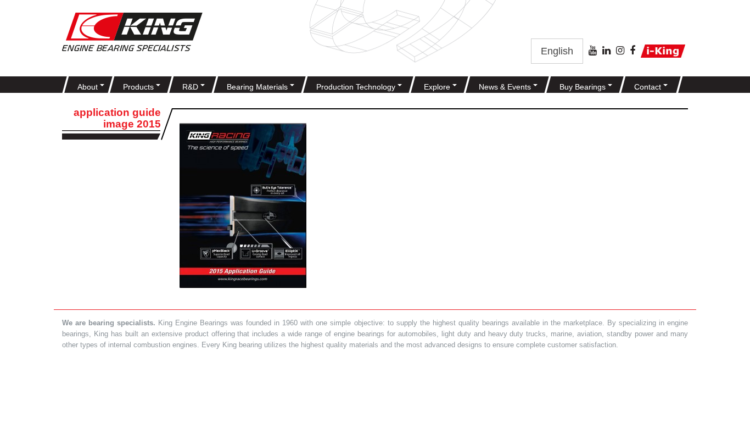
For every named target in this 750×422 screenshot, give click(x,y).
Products (139, 86)
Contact (648, 86)
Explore (438, 86)
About (88, 86)
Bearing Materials (258, 86)
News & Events (506, 86)
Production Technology (357, 86)
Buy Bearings (583, 86)
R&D (191, 86)
